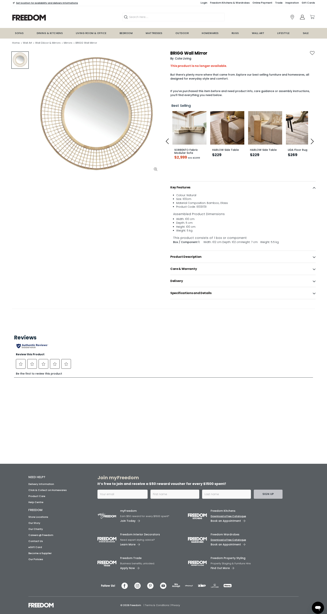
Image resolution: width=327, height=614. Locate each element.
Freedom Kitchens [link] (223, 511)
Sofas (19, 33)
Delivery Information (41, 484)
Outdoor (182, 33)
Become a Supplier (40, 553)
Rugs (235, 33)
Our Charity (35, 529)
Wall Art (258, 33)
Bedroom (126, 33)
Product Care (36, 496)
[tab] (243, 187)
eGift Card (35, 547)
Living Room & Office (91, 33)
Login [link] (204, 3)
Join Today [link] (127, 521)
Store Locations (38, 517)
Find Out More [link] (220, 568)
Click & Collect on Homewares (47, 490)
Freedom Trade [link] (131, 558)
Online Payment (262, 3)
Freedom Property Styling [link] (228, 558)
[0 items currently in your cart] (312, 17)
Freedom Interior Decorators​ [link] (140, 534)
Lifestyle (283, 33)
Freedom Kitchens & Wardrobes (230, 3)
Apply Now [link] (127, 568)
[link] (53, 18)
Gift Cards (308, 3)
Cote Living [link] (183, 58)
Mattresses (154, 33)
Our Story (34, 523)
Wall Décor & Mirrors (48, 43)
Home (16, 43)
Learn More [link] (127, 544)
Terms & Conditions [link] (157, 605)
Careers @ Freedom (40, 535)
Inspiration (292, 3)
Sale (306, 33)
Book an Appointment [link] (226, 521)
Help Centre (35, 502)
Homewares (210, 33)
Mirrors (68, 43)
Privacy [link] (175, 605)
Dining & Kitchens (50, 33)
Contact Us (35, 541)
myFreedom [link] (128, 511)
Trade (279, 3)
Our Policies (35, 559)
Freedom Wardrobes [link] (225, 534)
